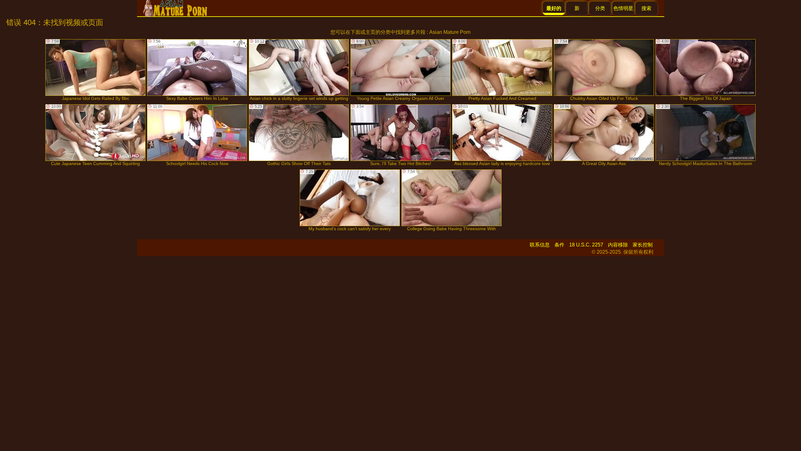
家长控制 (643, 244)
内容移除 (618, 244)
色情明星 (623, 8)
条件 (559, 244)
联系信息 (540, 244)
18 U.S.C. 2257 (586, 244)
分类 (600, 8)
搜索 (646, 8)
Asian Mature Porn (450, 32)
